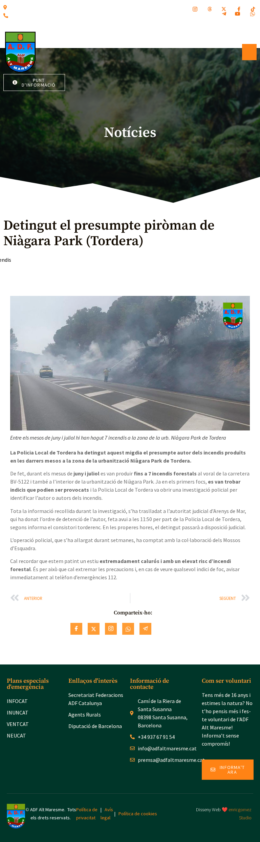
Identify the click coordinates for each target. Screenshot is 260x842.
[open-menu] (249, 52)
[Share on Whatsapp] (128, 629)
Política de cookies (137, 814)
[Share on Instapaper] (111, 629)
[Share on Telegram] (145, 629)
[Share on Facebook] (76, 629)
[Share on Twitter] (94, 629)
